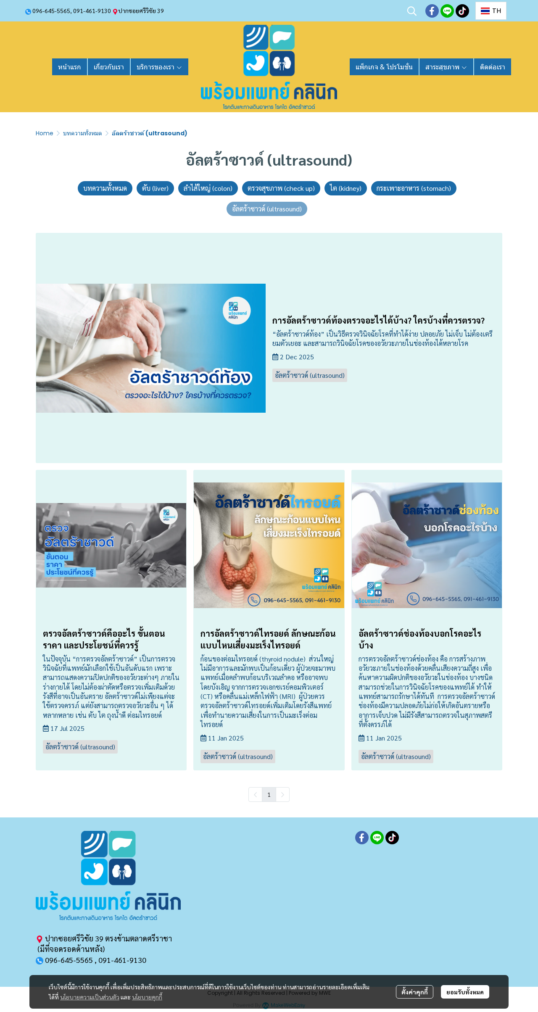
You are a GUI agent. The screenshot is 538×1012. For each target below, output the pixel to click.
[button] (412, 11)
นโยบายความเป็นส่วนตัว (89, 997)
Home (44, 133)
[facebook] (432, 11)
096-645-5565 (51, 10)
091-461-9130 (92, 10)
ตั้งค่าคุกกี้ (414, 992)
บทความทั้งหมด (82, 133)
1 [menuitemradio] (269, 794)
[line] (447, 11)
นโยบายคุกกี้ (147, 997)
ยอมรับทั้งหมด (465, 992)
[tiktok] (462, 11)
